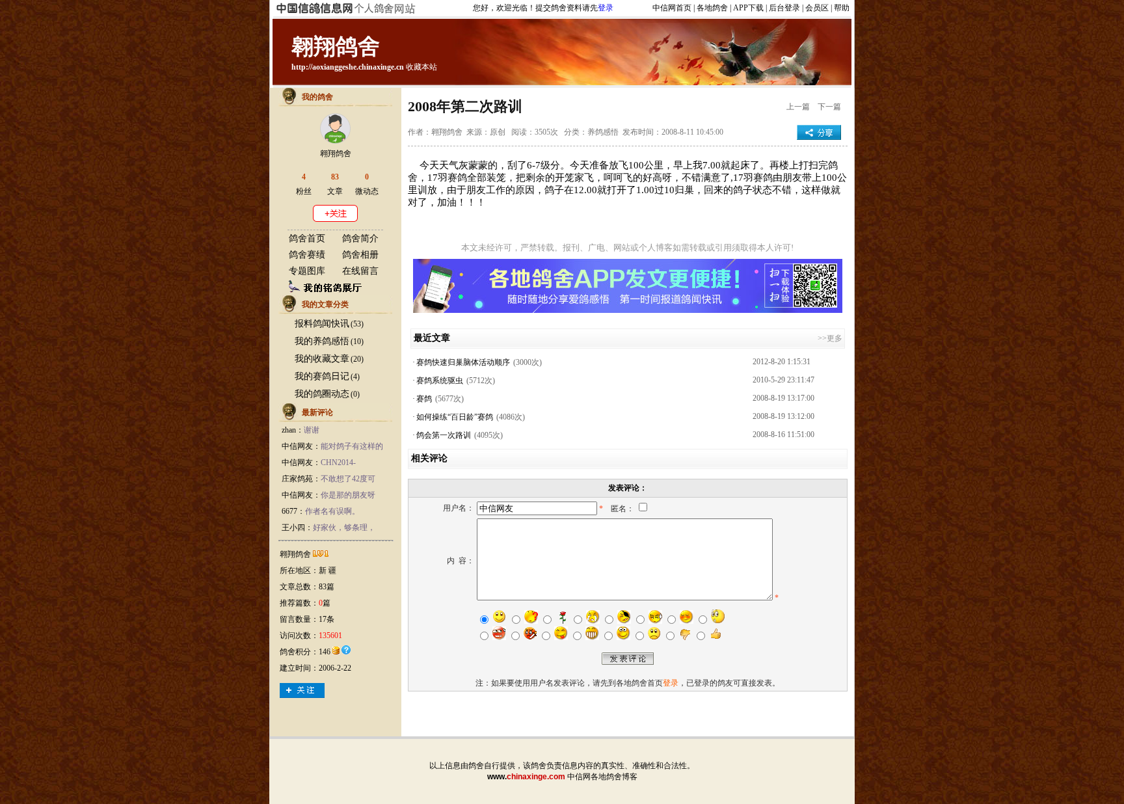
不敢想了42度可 (348, 478)
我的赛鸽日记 (322, 376)
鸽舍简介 (360, 238)
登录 (605, 7)
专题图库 (307, 271)
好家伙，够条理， (344, 527)
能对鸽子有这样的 (352, 446)
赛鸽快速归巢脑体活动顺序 (463, 362)
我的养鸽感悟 (322, 341)
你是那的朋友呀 (348, 495)
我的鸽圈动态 (322, 394)
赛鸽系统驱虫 (439, 380)
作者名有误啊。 (332, 511)
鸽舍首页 (307, 238)
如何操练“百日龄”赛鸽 (454, 417)
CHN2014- (338, 462)
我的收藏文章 (322, 359)
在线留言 (360, 271)
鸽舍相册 (360, 255)
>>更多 (830, 338)
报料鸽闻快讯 (322, 323)
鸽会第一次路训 (443, 435)
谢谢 (311, 430)
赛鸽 (424, 398)
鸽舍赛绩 (307, 255)
